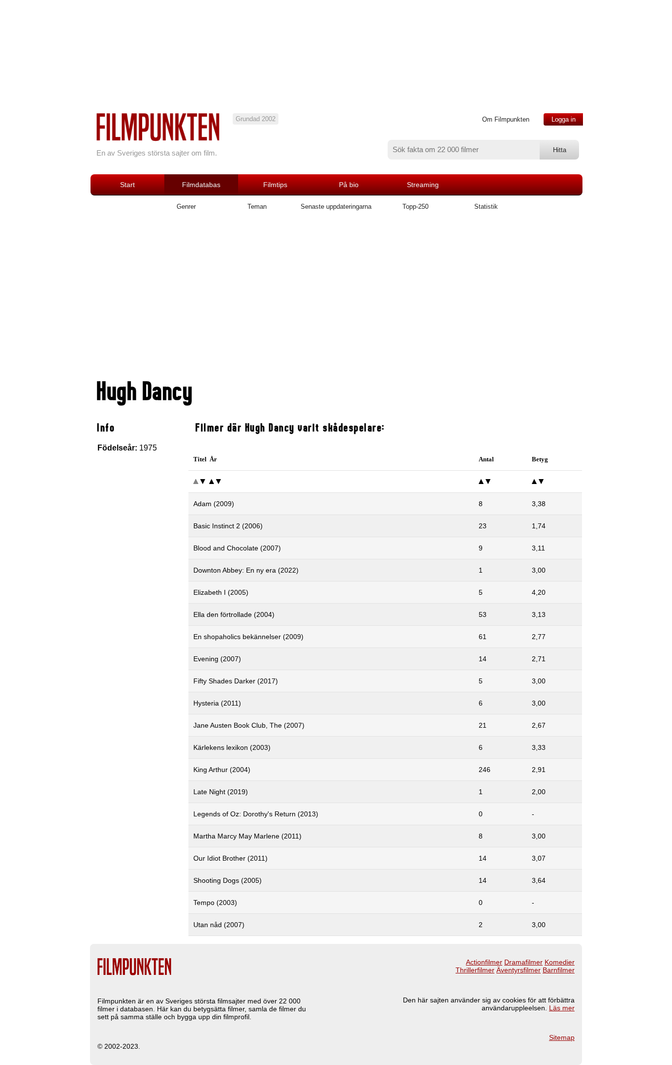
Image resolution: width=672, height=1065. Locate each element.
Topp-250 (415, 206)
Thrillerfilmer (475, 970)
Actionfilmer (484, 962)
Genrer (186, 206)
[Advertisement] (336, 299)
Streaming (423, 185)
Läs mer (562, 1008)
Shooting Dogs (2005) (227, 880)
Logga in (563, 119)
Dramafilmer (523, 962)
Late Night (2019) (220, 792)
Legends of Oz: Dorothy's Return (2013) (255, 814)
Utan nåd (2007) (218, 925)
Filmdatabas (201, 185)
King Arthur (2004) (221, 770)
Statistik (486, 206)
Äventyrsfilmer (518, 970)
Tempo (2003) (215, 902)
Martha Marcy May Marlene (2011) (247, 836)
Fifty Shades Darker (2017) (235, 681)
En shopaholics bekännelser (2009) (248, 637)
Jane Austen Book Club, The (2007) (249, 725)
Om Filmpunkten (505, 119)
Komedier (560, 962)
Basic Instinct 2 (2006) (228, 526)
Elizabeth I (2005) (220, 592)
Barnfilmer (559, 970)
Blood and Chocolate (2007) (237, 548)
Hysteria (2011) (217, 703)
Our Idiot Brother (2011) (230, 858)
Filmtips (275, 185)
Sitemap (562, 1037)
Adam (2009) (213, 504)
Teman (257, 206)
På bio (349, 185)
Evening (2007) (217, 659)
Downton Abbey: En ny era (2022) (246, 570)
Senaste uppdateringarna (336, 206)
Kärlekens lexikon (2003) (232, 747)
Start (127, 185)
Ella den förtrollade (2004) (234, 614)
